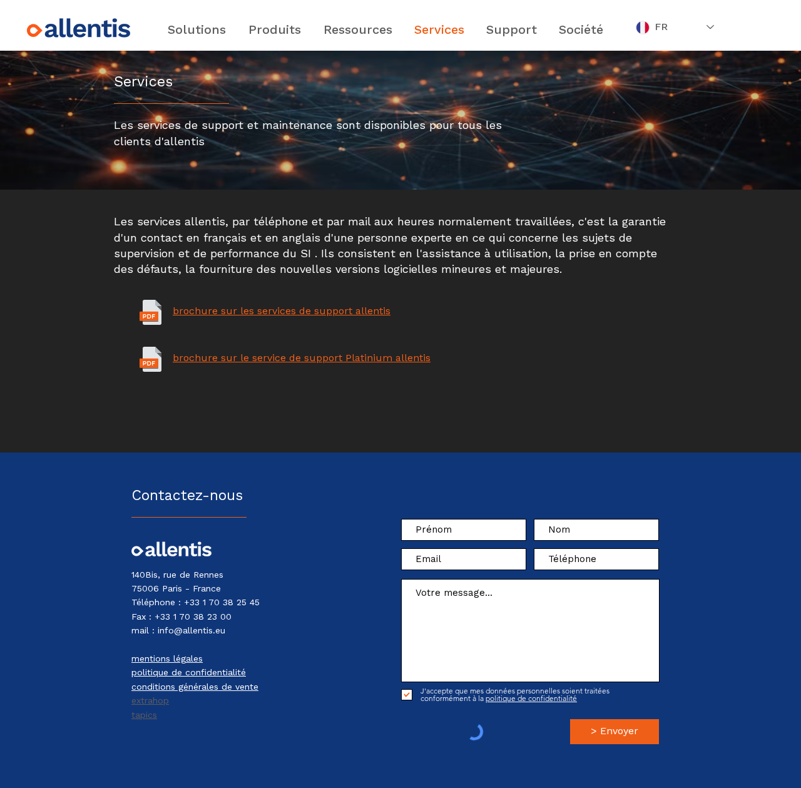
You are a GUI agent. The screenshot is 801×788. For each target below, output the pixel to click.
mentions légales (167, 658)
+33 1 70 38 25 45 (222, 602)
